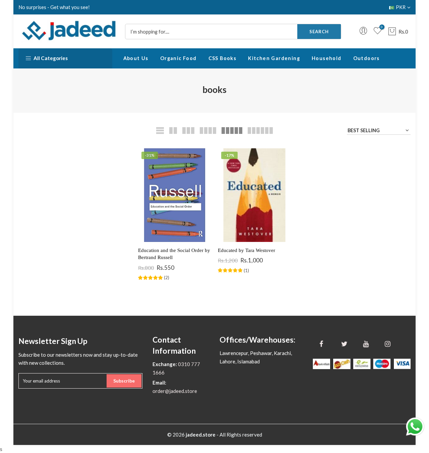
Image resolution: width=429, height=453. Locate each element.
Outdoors (366, 58)
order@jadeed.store (174, 391)
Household (327, 58)
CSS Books (222, 58)
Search (319, 31)
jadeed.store (201, 435)
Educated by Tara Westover (246, 250)
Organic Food (178, 58)
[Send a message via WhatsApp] (415, 426)
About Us (135, 58)
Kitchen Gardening (274, 58)
